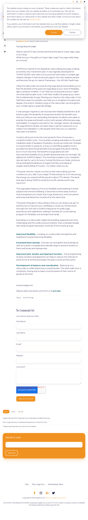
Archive (20, 411)
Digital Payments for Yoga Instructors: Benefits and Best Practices (26, 418)
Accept (54, 32)
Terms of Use (50, 498)
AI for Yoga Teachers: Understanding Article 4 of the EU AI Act (25, 422)
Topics (13, 411)
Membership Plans (55, 484)
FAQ (27, 484)
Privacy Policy (35, 19)
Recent (6, 411)
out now (56, 291)
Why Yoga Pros (38, 484)
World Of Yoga (28, 297)
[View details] (73, 1)
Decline (72, 32)
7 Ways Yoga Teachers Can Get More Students (19, 426)
